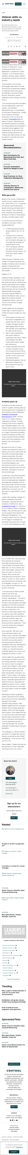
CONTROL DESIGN (14, 1127)
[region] (14, 1148)
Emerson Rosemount (8, 945)
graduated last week (9, 506)
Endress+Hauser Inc (8, 948)
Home (3, 12)
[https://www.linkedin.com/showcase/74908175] (12, 1120)
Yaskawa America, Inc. (9, 973)
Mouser (4, 960)
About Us (4, 1137)
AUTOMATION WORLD (14, 1129)
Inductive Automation (8, 950)
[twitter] (14, 46)
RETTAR (4, 963)
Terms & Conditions (14, 1139)
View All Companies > (14, 979)
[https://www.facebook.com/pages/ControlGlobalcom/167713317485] (10, 1120)
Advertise (9, 1137)
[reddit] (17, 46)
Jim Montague (14, 34)
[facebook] (8, 46)
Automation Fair (14, 119)
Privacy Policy (5, 1139)
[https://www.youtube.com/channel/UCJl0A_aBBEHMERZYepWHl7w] (17, 1120)
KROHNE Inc (6, 953)
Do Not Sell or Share (18, 1137)
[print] (25, 46)
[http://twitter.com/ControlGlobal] (15, 1120)
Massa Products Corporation (11, 955)
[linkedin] (11, 46)
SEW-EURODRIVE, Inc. (9, 965)
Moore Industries (7, 958)
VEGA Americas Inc (8, 970)
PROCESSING (14, 1131)
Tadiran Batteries (7, 968)
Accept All (14, 1151)
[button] (3, 4)
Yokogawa (5, 975)
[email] (19, 46)
